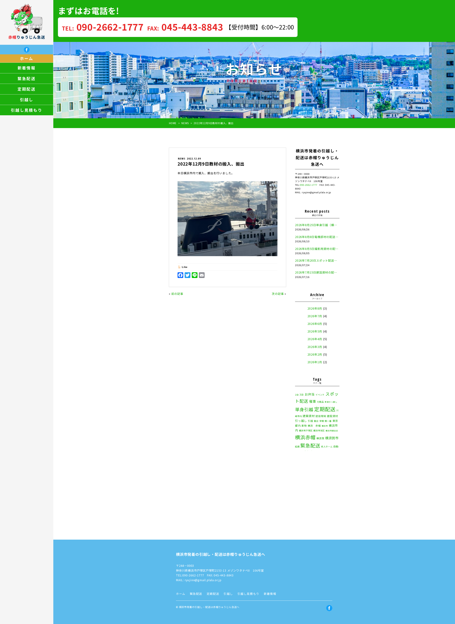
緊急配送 (27, 78)
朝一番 (328, 421)
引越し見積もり (26, 110)
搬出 (316, 421)
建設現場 (320, 416)
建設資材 (332, 416)
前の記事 (177, 293)
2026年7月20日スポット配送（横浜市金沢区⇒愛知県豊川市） (317, 260)
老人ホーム (326, 446)
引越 (310, 421)
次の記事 (278, 293)
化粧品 (320, 401)
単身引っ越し (331, 402)
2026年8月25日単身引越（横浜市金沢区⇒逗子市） (317, 225)
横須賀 (320, 438)
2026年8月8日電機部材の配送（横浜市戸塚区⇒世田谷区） (317, 237)
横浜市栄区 (319, 430)
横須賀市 (331, 438)
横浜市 (325, 426)
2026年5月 (314, 331)
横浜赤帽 (305, 437)
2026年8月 (314, 308)
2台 (297, 394)
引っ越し (301, 420)
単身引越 (304, 409)
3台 (301, 394)
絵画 (297, 446)
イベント (320, 394)
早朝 (321, 421)
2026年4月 (314, 339)
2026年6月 (314, 324)
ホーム (26, 58)
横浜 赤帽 (314, 425)
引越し (26, 99)
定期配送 (27, 89)
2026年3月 (314, 347)
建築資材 (309, 416)
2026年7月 (314, 316)
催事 (312, 401)
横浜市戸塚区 (306, 430)
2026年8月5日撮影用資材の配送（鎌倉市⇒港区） (317, 249)
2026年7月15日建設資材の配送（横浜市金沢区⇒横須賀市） (317, 272)
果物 (304, 425)
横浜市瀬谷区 (332, 430)
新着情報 (27, 68)
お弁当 (310, 394)
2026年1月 (314, 362)
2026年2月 (314, 354)
